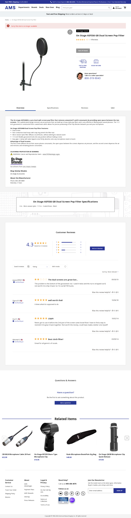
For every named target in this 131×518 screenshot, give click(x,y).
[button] (125, 7)
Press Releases (29, 500)
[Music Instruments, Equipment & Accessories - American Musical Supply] (10, 7)
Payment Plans (29, 490)
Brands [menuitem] (34, 7)
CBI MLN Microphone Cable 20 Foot (16, 454)
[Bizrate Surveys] (65, 502)
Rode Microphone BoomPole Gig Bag (81, 454)
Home (7, 20)
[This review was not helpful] (116, 292)
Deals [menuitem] (41, 7)
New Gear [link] (50, 7)
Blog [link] (58, 7)
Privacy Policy (45, 486)
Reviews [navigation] (84, 108)
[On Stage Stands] (16, 165)
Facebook (72, 493)
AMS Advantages (28, 485)
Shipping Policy (10, 494)
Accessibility (44, 496)
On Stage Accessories (17, 174)
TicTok (77, 493)
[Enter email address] (102, 491)
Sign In (118, 7)
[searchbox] (20, 266)
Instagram (66, 493)
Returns (7, 497)
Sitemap (27, 497)
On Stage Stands (82, 31)
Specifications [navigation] (53, 108)
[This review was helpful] (112, 292)
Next (127, 438)
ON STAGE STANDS (29, 167)
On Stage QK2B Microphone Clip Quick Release (112, 455)
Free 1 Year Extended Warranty (117, 2)
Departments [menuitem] (23, 7)
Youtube (61, 493)
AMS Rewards (28, 493)
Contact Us (8, 486)
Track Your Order (10, 490)
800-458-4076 (71, 484)
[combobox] (86, 7)
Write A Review (97, 248)
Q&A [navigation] (113, 108)
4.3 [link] (87, 40)
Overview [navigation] (20, 108)
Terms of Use (45, 505)
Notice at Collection (44, 500)
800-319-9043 (93, 78)
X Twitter (83, 493)
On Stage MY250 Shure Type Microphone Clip (45, 455)
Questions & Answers (65, 380)
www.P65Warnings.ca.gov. (51, 154)
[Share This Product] (69, 32)
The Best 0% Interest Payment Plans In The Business (91, 2)
